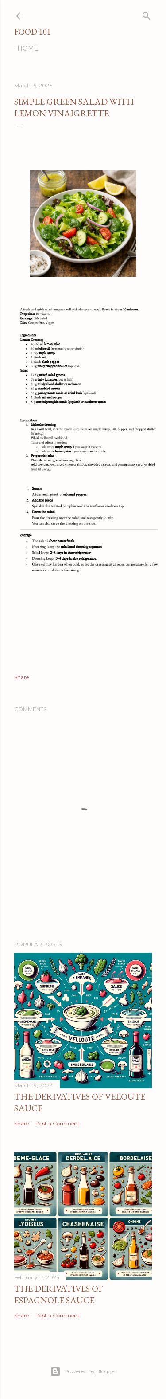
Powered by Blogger (90, 1371)
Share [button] (21, 677)
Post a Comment (57, 1123)
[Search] (146, 14)
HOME (28, 48)
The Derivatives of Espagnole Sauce (58, 1294)
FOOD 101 (32, 32)
